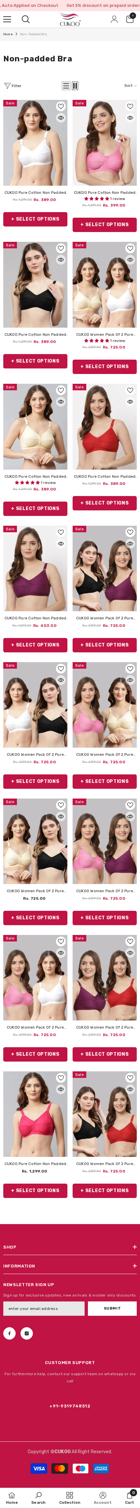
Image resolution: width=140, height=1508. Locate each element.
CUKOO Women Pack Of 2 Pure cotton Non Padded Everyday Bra (104, 335)
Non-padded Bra (33, 34)
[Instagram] (27, 1333)
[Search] (26, 19)
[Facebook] (9, 1333)
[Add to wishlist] (61, 106)
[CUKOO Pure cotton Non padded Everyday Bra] (35, 143)
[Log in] (114, 19)
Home (8, 34)
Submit (112, 1308)
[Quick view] (61, 118)
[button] (66, 86)
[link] (38, 1498)
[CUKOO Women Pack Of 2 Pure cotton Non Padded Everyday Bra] (105, 285)
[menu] (7, 19)
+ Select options (35, 219)
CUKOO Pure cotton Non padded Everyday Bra (35, 193)
